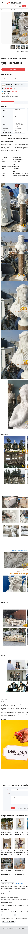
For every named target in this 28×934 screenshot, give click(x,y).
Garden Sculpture (23, 9)
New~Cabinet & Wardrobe (19, 888)
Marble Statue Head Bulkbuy (8, 921)
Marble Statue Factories (7, 911)
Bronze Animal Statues (19, 905)
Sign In (3, 96)
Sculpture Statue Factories (8, 915)
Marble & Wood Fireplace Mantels (21, 891)
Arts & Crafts (7, 9)
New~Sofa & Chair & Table (6, 888)
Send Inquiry (13, 69)
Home (2, 9)
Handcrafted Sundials (7, 905)
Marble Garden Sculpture (7, 918)
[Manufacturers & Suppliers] (14, 2)
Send (13, 808)
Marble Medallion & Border (6, 886)
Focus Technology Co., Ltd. (17, 928)
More (2, 924)
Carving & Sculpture (14, 9)
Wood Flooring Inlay (5, 891)
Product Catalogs (20, 883)
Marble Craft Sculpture (21, 915)
